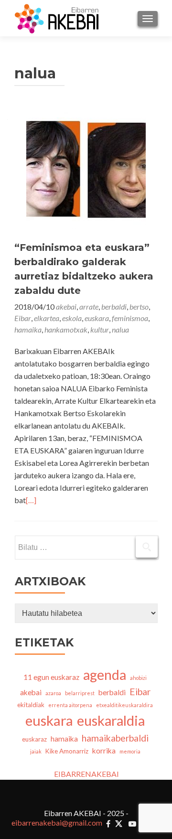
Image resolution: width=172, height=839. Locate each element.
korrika (104, 750)
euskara (97, 318)
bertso (139, 306)
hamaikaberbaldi (115, 737)
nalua (120, 329)
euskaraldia (111, 720)
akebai (66, 306)
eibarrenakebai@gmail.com (56, 822)
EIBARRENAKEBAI (86, 773)
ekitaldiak (30, 705)
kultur (99, 329)
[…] (31, 500)
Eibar (22, 318)
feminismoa (130, 318)
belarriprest (80, 693)
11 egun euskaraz (51, 677)
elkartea (46, 318)
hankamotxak (65, 329)
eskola (72, 318)
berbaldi (114, 306)
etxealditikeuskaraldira (124, 705)
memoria (129, 751)
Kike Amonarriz (66, 751)
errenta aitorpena (70, 705)
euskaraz (34, 739)
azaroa (53, 693)
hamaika (28, 329)
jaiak (36, 751)
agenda (104, 675)
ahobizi (138, 678)
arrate (88, 306)
